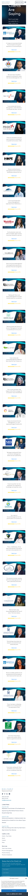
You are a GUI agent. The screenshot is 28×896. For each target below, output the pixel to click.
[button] (26, 878)
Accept (14, 890)
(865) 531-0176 (5, 798)
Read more (14, 49)
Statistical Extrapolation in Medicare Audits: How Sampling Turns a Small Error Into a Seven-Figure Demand (14, 820)
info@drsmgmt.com (6, 800)
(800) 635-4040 (19, 2)
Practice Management (7, 850)
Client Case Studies (6, 848)
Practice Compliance (7, 854)
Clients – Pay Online (6, 836)
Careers (4, 840)
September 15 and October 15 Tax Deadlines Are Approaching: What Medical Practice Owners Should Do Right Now (13, 810)
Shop (3, 842)
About (3, 838)
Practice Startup (6, 852)
